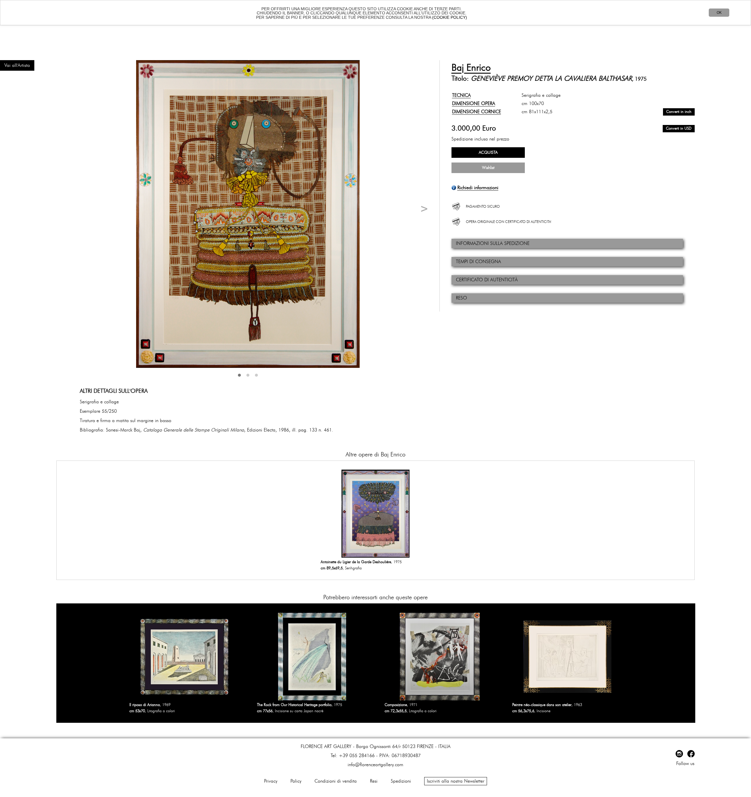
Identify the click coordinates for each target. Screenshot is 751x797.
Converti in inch (678, 112)
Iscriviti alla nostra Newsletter (455, 781)
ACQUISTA (488, 152)
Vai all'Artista (17, 65)
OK (719, 13)
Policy (295, 781)
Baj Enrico (471, 67)
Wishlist (488, 168)
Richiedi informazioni (477, 187)
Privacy (270, 781)
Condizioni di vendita (335, 781)
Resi (374, 781)
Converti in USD (678, 129)
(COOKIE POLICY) (449, 17)
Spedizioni (401, 781)
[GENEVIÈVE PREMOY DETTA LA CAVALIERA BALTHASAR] (248, 214)
